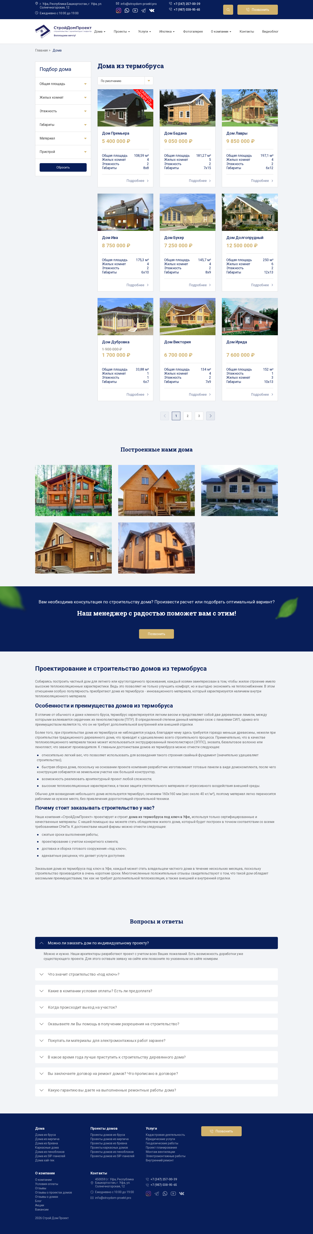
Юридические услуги (160, 1139)
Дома (98, 31)
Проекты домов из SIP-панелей (112, 1156)
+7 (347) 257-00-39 (187, 4)
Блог (38, 1201)
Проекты (121, 31)
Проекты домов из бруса (107, 1134)
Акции (39, 1205)
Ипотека (165, 31)
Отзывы (40, 1188)
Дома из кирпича (47, 1139)
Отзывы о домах (46, 1196)
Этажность (48, 111)
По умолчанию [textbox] (111, 81)
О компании (220, 31)
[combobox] (125, 80)
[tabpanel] (73, 519)
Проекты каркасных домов (109, 1147)
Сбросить (63, 167)
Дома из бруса (45, 1134)
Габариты (47, 125)
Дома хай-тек (44, 1160)
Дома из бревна (46, 1143)
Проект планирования (161, 1147)
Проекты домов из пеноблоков (112, 1151)
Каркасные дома (47, 1147)
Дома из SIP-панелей (50, 1156)
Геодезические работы (162, 1143)
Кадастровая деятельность (165, 1134)
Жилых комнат (51, 97)
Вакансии (42, 1209)
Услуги (143, 31)
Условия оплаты (46, 1184)
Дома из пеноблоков (50, 1151)
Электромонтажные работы (165, 1156)
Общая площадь (52, 84)
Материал (47, 138)
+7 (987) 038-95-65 (187, 9)
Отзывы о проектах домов (53, 1192)
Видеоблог (270, 31)
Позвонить (260, 10)
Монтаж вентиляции (160, 1151)
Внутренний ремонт (160, 1160)
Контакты (247, 31)
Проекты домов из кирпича (109, 1139)
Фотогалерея (193, 31)
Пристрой (47, 152)
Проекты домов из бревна (108, 1143)
